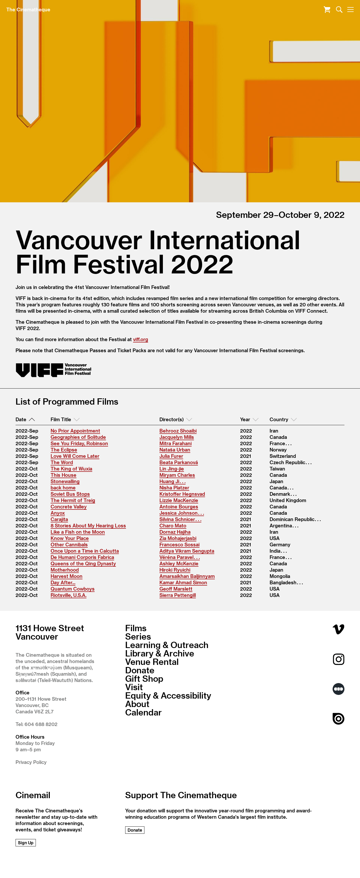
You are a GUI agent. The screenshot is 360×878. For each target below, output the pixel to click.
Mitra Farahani (175, 443)
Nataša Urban (174, 449)
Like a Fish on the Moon (78, 531)
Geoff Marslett (175, 588)
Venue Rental (152, 661)
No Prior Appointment (75, 430)
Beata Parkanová (178, 462)
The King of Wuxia (71, 468)
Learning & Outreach (166, 645)
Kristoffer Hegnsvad (182, 494)
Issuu (338, 719)
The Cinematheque (28, 9)
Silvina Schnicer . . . (180, 519)
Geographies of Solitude (78, 437)
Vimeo (338, 629)
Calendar (143, 712)
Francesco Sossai (179, 544)
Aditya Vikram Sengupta (186, 550)
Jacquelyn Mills (176, 437)
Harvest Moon (66, 576)
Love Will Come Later (75, 456)
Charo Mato (172, 525)
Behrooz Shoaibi (178, 430)
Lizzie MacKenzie (178, 500)
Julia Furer (171, 456)
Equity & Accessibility (168, 695)
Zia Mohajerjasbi (177, 538)
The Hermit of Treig (73, 500)
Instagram (338, 659)
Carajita (59, 519)
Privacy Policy (31, 762)
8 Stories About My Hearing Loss (88, 525)
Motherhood (65, 569)
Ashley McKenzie (178, 563)
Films (136, 628)
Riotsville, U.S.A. (68, 595)
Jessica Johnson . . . (181, 513)
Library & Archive (159, 653)
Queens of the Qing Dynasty (83, 563)
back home (63, 487)
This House (63, 475)
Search (339, 9)
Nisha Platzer (174, 487)
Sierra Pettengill (177, 595)
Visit (134, 687)
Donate (139, 670)
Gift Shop (144, 678)
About (137, 704)
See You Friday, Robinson (79, 443)
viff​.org (140, 339)
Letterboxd (338, 689)
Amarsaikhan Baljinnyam (187, 576)
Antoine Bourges (178, 506)
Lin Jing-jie (171, 468)
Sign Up (25, 842)
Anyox (58, 513)
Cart (327, 9)
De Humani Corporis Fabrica (82, 557)
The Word (62, 462)
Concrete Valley (69, 506)
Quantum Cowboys (73, 588)
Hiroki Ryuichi (174, 569)
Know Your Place (70, 538)
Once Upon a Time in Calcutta (85, 550)
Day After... (63, 582)
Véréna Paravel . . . (179, 557)
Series (138, 636)
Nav (350, 9)
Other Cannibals (69, 544)
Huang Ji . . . (172, 481)
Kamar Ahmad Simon (183, 582)
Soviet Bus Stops (70, 494)
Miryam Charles (177, 475)
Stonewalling (65, 481)
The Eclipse (64, 449)
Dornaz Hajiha (175, 531)
